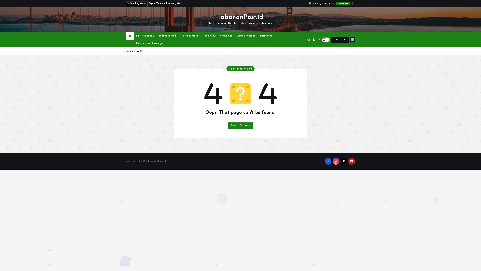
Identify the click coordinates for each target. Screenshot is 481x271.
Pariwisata (266, 36)
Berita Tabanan (145, 36)
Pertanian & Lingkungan (150, 43)
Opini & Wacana (246, 36)
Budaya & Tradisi (168, 36)
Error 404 (138, 51)
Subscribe (339, 39)
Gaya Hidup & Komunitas (217, 36)
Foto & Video (190, 36)
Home (128, 51)
